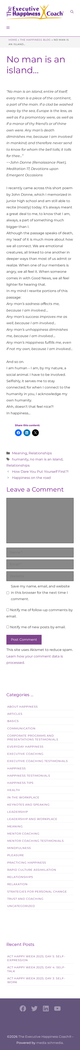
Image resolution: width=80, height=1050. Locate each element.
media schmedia (49, 1043)
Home (13, 39)
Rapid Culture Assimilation (31, 869)
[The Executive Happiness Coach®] (35, 12)
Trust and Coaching (25, 898)
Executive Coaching (25, 753)
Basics (13, 721)
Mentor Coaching (23, 833)
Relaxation (17, 884)
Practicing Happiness (26, 862)
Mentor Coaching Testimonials (35, 840)
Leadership (17, 811)
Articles (14, 713)
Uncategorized (21, 906)
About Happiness (22, 706)
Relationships (40, 453)
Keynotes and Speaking (28, 804)
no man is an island (46, 459)
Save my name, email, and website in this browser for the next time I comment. (40, 592)
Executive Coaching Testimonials (37, 761)
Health (13, 790)
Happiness (16, 768)
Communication (21, 728)
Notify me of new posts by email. (37, 627)
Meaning (19, 453)
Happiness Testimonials (28, 775)
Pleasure (15, 855)
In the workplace (23, 797)
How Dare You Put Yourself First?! (40, 472)
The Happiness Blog (35, 39)
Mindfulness (19, 848)
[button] (72, 12)
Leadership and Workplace (32, 819)
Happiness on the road (31, 478)
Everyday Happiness (25, 746)
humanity (20, 459)
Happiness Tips (20, 782)
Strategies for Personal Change (37, 891)
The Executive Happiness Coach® (44, 1037)
